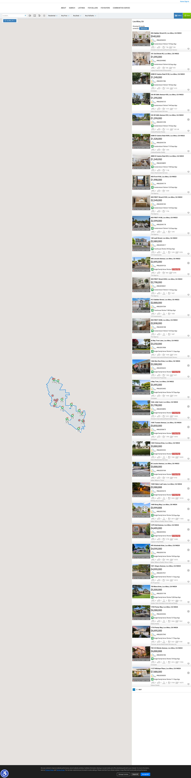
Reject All (135, 774)
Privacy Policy (49, 770)
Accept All (145, 774)
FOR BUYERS (105, 8)
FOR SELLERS (93, 8)
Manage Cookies (123, 774)
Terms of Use (61, 770)
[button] (4, 773)
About (63, 8)
